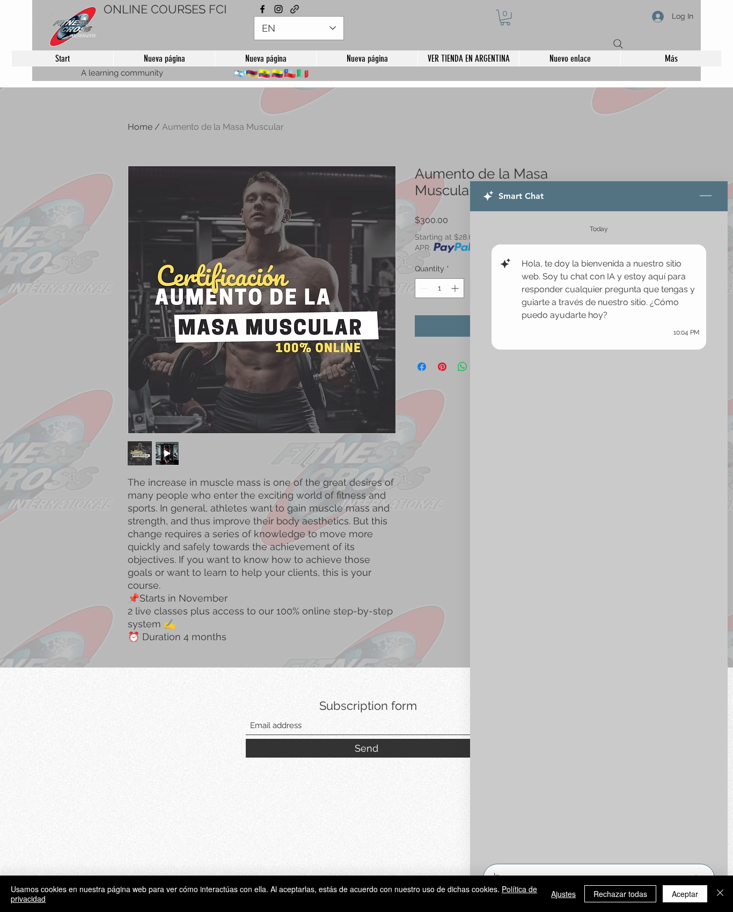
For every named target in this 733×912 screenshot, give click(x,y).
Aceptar (685, 893)
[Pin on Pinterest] (442, 366)
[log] (599, 534)
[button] (505, 17)
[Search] (618, 44)
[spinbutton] (439, 288)
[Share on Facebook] (421, 366)
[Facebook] (262, 9)
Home (140, 127)
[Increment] (456, 288)
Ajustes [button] (563, 893)
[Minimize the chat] (705, 196)
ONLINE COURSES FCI (165, 9)
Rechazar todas (620, 893)
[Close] (720, 893)
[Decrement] (423, 288)
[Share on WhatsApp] (462, 366)
